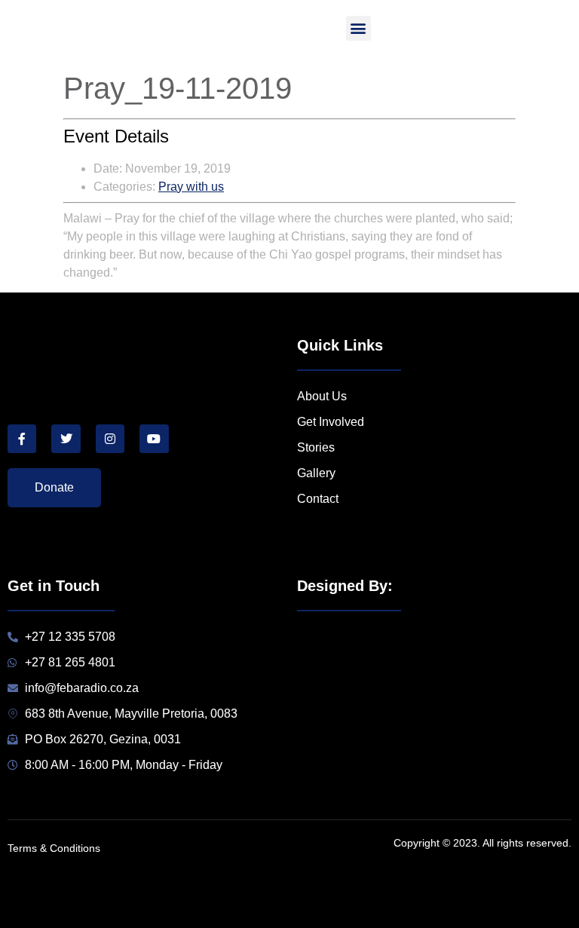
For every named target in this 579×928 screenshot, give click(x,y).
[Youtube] (153, 438)
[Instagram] (110, 438)
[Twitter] (65, 438)
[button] (358, 28)
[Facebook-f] (22, 438)
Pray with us (191, 186)
